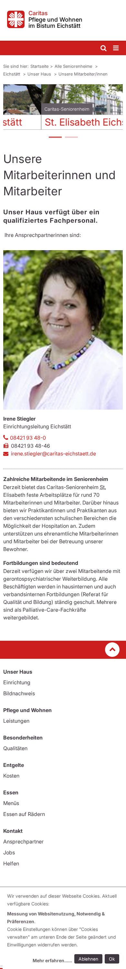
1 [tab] (54, 137)
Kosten (11, 775)
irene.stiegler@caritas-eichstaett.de (53, 453)
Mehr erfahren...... (52, 960)
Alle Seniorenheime (74, 66)
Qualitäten (15, 748)
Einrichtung (16, 682)
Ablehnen (88, 959)
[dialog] (64, 929)
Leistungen (16, 721)
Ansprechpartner (23, 841)
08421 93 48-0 (28, 437)
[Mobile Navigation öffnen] (116, 48)
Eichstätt (12, 73)
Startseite (39, 66)
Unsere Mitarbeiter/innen (83, 73)
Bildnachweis (19, 693)
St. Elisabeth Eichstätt (55, 122)
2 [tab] (71, 137)
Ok (112, 959)
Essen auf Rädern (24, 814)
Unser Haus (39, 73)
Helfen (11, 863)
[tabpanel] (63, 109)
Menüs (11, 803)
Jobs (9, 852)
